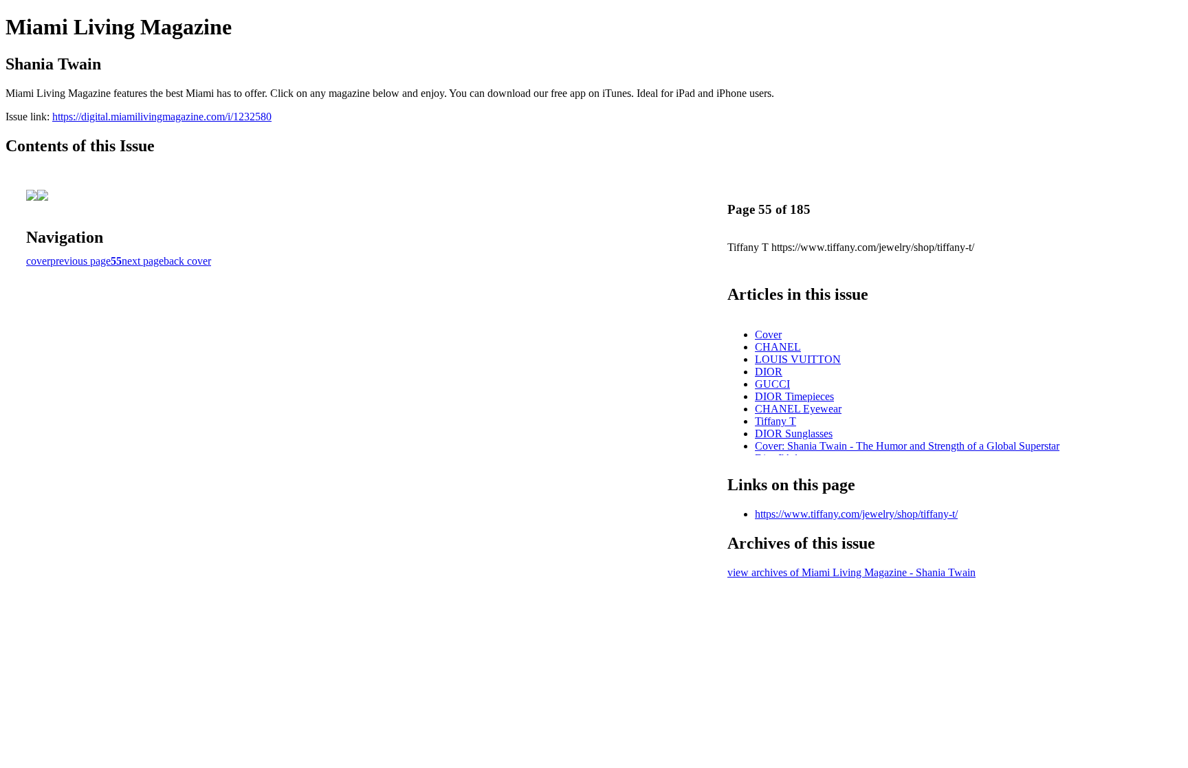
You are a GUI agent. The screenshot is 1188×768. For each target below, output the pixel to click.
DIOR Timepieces (794, 396)
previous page (80, 261)
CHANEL (778, 347)
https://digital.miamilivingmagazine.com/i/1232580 (162, 116)
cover (38, 261)
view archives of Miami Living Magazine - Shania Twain (851, 572)
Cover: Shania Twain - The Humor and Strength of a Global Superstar (907, 446)
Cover (768, 334)
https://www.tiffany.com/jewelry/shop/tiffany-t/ (856, 514)
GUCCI (772, 384)
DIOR (768, 371)
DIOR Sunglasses (794, 433)
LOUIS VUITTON (798, 359)
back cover (187, 261)
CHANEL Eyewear (798, 409)
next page (143, 261)
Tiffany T (775, 421)
